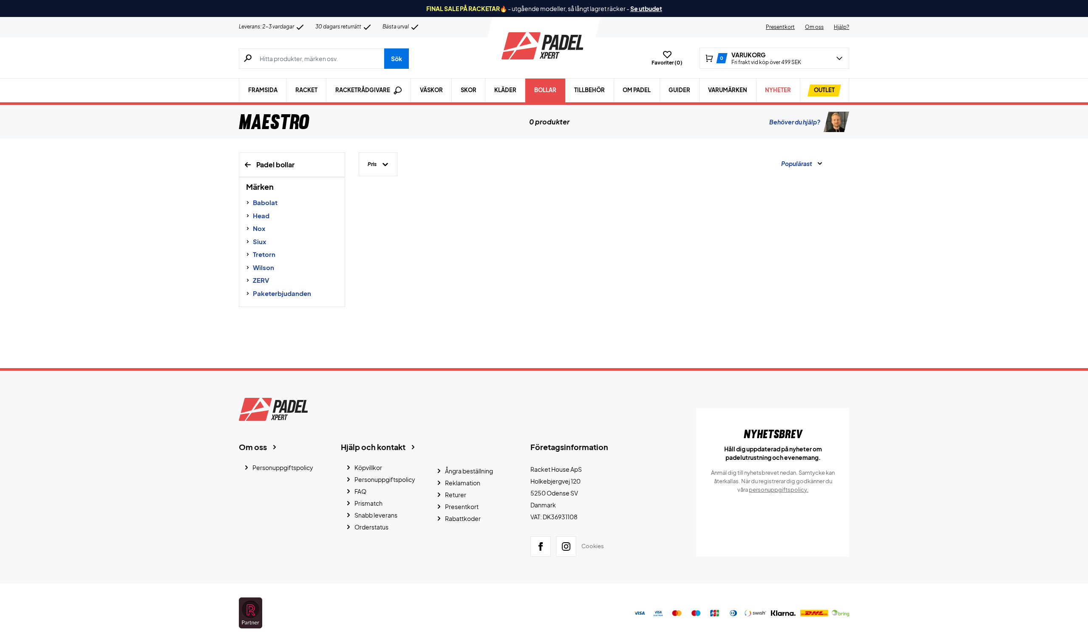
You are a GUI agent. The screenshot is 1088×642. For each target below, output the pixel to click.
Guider (679, 90)
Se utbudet (646, 8)
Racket (306, 90)
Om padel (637, 90)
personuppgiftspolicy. (778, 489)
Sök (396, 58)
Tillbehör (589, 90)
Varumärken (727, 90)
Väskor (431, 90)
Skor (468, 90)
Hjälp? (841, 27)
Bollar (545, 90)
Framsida (263, 90)
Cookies (592, 546)
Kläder (505, 90)
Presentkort (780, 27)
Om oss (814, 27)
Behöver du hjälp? (794, 122)
